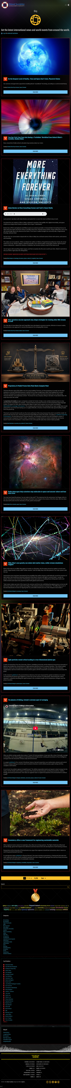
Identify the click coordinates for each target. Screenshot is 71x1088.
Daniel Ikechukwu (10, 423)
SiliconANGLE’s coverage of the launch (14, 406)
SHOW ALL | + (5, 1022)
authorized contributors (12, 33)
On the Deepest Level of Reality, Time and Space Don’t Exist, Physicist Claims (34, 79)
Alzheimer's (9, 905)
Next (42, 878)
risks (38, 909)
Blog (35, 11)
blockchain (52, 905)
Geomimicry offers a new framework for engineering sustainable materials (33, 840)
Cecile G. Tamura (9, 991)
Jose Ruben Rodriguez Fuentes (12, 983)
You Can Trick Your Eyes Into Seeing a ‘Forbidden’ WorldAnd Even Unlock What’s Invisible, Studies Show (35, 138)
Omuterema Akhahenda (11, 987)
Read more (35, 92)
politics (16, 909)
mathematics (23, 778)
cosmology (19, 591)
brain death (56, 905)
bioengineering (6, 947)
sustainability (23, 863)
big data (5, 946)
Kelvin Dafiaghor (9, 980)
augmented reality (7, 942)
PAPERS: (37, 1075)
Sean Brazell (8, 1004)
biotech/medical (19, 331)
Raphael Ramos (9, 1001)
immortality (41, 908)
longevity (6, 910)
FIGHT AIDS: (28, 1070)
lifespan (66, 908)
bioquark (32, 906)
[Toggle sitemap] (66, 5)
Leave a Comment (23, 87)
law (20, 423)
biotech (37, 906)
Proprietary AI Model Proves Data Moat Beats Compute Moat (28, 386)
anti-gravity (6, 936)
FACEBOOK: (26, 1062)
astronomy (6, 940)
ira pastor (52, 908)
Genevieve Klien (9, 964)
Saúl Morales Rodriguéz (11, 591)
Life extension (60, 908)
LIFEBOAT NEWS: (39, 1062)
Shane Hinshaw (9, 999)
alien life (5, 934)
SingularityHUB (7, 1041)
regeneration (31, 910)
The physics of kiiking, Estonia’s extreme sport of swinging (28, 700)
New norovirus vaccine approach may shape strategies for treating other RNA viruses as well (37, 321)
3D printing (6, 920)
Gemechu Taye (9, 978)
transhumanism (59, 909)
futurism (17, 87)
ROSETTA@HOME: (26, 1075)
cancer (59, 905)
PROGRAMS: (38, 1073)
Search (68, 887)
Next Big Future (7, 1037)
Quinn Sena (8, 970)
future (13, 908)
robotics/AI (29, 258)
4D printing (6, 921)
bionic (4, 950)
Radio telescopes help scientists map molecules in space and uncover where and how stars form (37, 492)
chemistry (14, 504)
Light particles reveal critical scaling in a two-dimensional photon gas (31, 659)
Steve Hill (7, 1006)
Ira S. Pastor (8, 1018)
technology (52, 910)
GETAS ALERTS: (39, 1064)
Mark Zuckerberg (7, 931)
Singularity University (8, 928)
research (35, 909)
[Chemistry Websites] (35, 896)
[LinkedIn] (53, 1082)
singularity (34, 258)
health (23, 908)
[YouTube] (56, 1082)
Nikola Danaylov (10, 258)
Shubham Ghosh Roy (11, 87)
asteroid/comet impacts (9, 939)
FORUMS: (32, 1077)
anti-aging (14, 906)
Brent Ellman (8, 1008)
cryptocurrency (63, 905)
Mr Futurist (6, 1036)
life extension (21, 258)
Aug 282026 (5, 79)
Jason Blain (8, 1014)
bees (4, 944)
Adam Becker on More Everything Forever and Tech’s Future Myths (30, 208)
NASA (10, 909)
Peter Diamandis (7, 923)
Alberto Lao (8, 997)
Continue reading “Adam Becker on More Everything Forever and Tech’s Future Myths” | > (25, 254)
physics (25, 258)
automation (6, 943)
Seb (6, 1010)
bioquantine (26, 905)
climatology (16, 258)
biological (18, 778)
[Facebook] (47, 1082)
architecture (6, 937)
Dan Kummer (8, 985)
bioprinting (6, 952)
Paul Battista (8, 976)
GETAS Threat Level (35, 1057)
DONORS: (31, 1068)
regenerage (24, 910)
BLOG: (37, 1066)
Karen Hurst (8, 982)
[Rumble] (58, 1082)
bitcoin (48, 906)
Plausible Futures (7, 1039)
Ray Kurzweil (6, 925)
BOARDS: (38, 1068)
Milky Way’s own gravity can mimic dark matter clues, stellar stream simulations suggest (35, 564)
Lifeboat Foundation (10, 1082)
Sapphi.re (23, 1082)
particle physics (19, 684)
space (18, 504)
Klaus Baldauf (8, 989)
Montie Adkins (8, 1016)
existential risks (6, 908)
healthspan (28, 908)
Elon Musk (5, 927)
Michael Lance (8, 1012)
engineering (19, 863)
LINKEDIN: (27, 1064)
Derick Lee (7, 995)
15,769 (36, 878)
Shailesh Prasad (9, 974)
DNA (4, 924)
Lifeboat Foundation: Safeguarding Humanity (32, 5)
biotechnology (43, 906)
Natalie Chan (9, 504)
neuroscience (28, 778)
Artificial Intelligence (21, 905)
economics (17, 423)
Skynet (5, 930)
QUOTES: (37, 1077)
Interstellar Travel (47, 908)
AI (6, 906)
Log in (4, 33)
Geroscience (6, 1032)
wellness (65, 910)
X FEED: (27, 1066)
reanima (19, 909)
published (14, 675)
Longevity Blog (7, 1034)
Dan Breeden (8, 972)
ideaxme (36, 908)
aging (4, 906)
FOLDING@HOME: (27, 1073)
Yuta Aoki (7, 993)
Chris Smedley (8, 1020)
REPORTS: (38, 1070)
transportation (29, 863)
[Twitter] (50, 1082)
